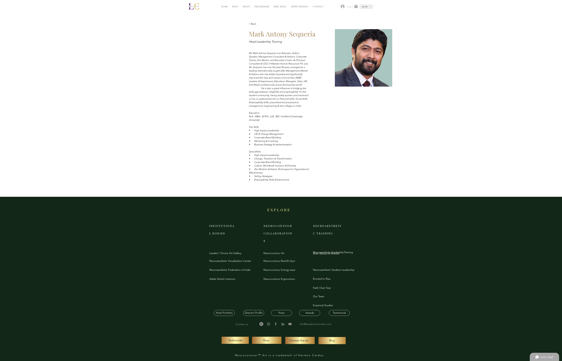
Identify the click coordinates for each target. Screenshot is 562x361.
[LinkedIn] (283, 324)
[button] (356, 6)
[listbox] (366, 6)
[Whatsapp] (261, 324)
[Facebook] (276, 324)
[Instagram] (268, 324)
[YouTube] (290, 324)
